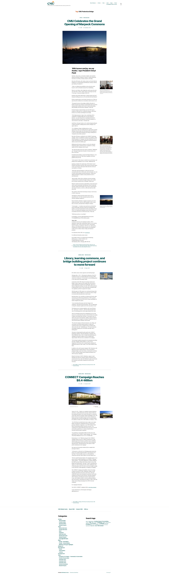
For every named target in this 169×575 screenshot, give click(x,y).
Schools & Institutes (63, 564)
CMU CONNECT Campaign (77, 364)
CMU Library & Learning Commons (87, 364)
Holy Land (106, 523)
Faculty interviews (63, 529)
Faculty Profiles (62, 522)
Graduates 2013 (62, 562)
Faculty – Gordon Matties (64, 543)
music (94, 524)
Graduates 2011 (62, 559)
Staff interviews (62, 534)
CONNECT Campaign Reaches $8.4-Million (84, 378)
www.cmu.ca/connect (92, 487)
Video (59, 555)
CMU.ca (86, 509)
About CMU (72, 509)
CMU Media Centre (63, 509)
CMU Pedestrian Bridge (83, 245)
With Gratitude (100, 525)
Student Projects (62, 525)
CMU (81, 27)
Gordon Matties (93, 523)
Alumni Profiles (62, 520)
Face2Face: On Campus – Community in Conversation (70, 556)
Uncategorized (61, 553)
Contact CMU (79, 509)
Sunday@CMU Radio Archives (111, 4)
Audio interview (90, 521)
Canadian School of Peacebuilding (101, 521)
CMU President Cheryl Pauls (92, 245)
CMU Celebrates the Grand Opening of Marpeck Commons (84, 22)
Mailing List (60, 546)
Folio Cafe (79, 246)
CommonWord (75, 246)
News (60, 531)
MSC (92, 524)
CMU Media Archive (65, 572)
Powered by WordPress (74, 572)
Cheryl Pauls (87, 522)
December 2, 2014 (88, 27)
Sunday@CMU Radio (63, 538)
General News (81, 254)
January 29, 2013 (87, 383)
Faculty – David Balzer (64, 541)
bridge (74, 244)
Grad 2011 (98, 523)
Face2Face (99, 522)
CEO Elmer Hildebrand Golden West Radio (82, 244)
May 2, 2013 (88, 268)
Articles (60, 519)
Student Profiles (62, 523)
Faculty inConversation (64, 558)
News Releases (86, 17)
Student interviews (63, 535)
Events (81, 17)
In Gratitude (88, 524)
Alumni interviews (63, 528)
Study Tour (92, 525)
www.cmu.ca (87, 232)
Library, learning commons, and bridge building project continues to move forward (84, 261)
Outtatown (61, 532)
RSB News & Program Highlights (66, 544)
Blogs (59, 540)
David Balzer (95, 522)
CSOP (92, 522)
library (83, 246)
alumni (87, 521)
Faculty (104, 522)
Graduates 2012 (62, 561)
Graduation (102, 523)
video (96, 525)
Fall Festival (88, 523)
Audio (59, 526)
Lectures (61, 552)
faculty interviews (108, 522)
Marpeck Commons (87, 246)
